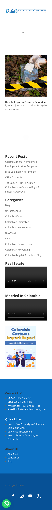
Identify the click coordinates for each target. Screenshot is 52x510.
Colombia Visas (13, 216)
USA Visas (10, 233)
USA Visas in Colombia (20, 431)
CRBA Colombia (13, 177)
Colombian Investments (18, 227)
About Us (13, 453)
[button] (6, 503)
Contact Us (13, 457)
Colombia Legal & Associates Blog (23, 255)
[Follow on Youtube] (30, 496)
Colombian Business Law (18, 244)
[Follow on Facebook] (13, 496)
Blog (7, 205)
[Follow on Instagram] (21, 496)
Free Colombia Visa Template (21, 171)
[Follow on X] (39, 496)
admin (11, 105)
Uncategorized (13, 210)
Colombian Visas (17, 427)
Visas (8, 238)
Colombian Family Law (17, 222)
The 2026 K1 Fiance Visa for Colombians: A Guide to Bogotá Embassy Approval (22, 187)
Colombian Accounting (17, 249)
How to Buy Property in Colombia (26, 424)
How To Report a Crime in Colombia (25, 102)
